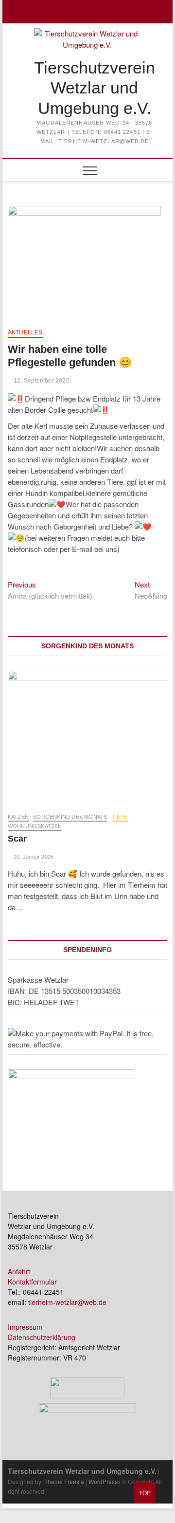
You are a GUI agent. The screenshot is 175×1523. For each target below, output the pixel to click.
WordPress (103, 1481)
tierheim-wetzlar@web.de (67, 1302)
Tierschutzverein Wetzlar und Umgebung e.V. (94, 87)
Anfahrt (19, 1271)
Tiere (120, 817)
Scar (17, 839)
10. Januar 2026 (32, 857)
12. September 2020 (41, 380)
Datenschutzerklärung (41, 1337)
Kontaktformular (32, 1281)
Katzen (18, 817)
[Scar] (87, 737)
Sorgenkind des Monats (70, 817)
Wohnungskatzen (35, 826)
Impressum (25, 1327)
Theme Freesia (64, 1481)
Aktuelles (25, 332)
